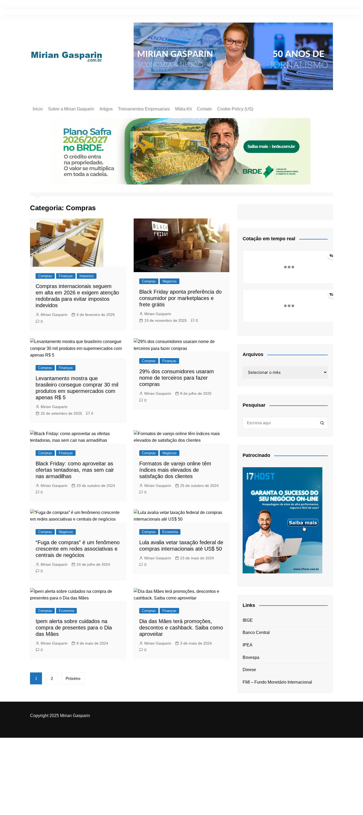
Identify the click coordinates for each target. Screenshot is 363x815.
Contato (204, 109)
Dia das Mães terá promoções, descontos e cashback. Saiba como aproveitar (181, 627)
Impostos (86, 276)
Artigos (106, 109)
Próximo (73, 678)
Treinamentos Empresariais (144, 109)
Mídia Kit (183, 109)
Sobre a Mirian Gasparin (71, 109)
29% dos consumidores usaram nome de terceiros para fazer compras (176, 377)
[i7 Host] (282, 520)
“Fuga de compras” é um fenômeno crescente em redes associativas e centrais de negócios (78, 548)
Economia (170, 532)
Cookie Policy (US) (235, 109)
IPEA (247, 645)
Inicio (38, 109)
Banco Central (256, 632)
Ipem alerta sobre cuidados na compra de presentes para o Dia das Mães (74, 627)
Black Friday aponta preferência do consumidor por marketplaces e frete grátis (180, 298)
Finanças (66, 276)
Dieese (249, 669)
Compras (45, 276)
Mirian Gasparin (54, 314)
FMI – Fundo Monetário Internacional (277, 682)
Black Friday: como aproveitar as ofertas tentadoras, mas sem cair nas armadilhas (75, 470)
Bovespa (251, 657)
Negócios (169, 281)
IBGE (248, 620)
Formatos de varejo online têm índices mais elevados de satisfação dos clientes (175, 470)
